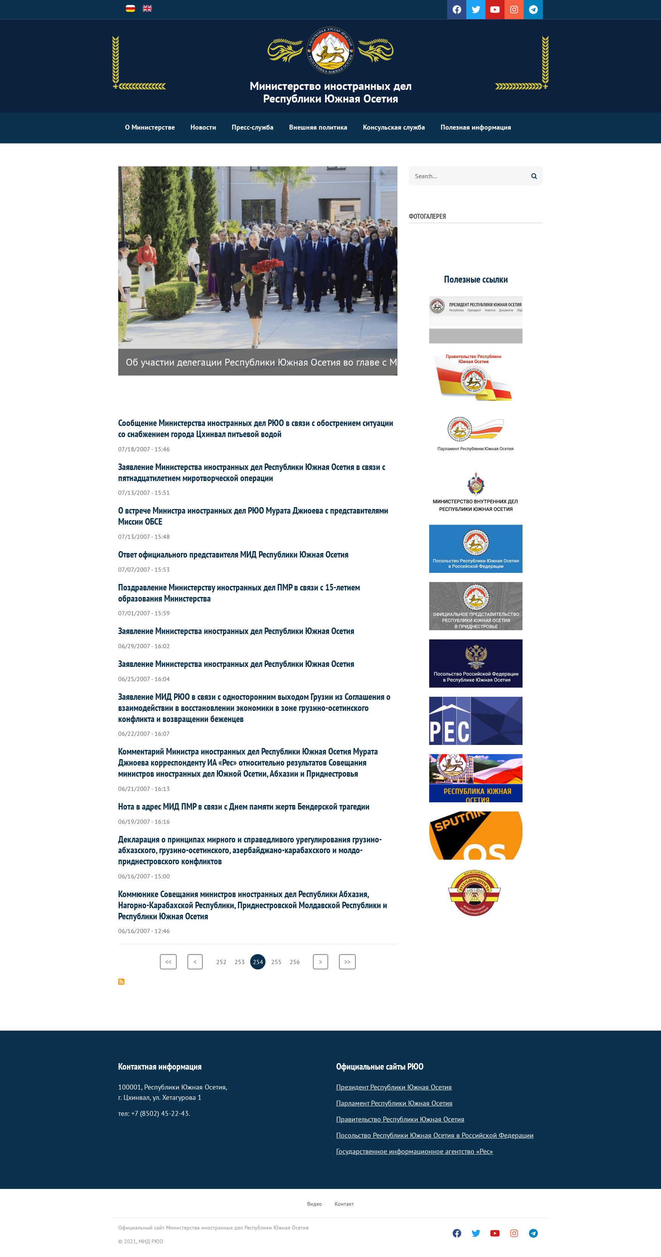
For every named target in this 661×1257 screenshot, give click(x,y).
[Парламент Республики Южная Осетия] (476, 434)
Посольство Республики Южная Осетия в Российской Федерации (435, 1135)
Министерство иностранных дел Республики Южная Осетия (331, 91)
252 (222, 962)
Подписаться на (121, 982)
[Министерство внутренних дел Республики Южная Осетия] (476, 491)
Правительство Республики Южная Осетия (400, 1119)
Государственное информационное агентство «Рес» (414, 1151)
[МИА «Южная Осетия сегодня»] (476, 778)
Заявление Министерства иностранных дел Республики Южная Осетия (236, 631)
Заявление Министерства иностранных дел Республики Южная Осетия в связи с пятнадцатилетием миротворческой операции (251, 472)
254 (259, 963)
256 (296, 962)
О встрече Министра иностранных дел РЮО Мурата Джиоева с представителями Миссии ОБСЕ (253, 515)
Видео (314, 1203)
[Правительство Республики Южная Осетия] (476, 377)
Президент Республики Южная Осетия (394, 1087)
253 (240, 962)
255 (277, 962)
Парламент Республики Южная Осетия (394, 1103)
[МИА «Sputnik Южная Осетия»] (476, 835)
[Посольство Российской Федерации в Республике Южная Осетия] (476, 663)
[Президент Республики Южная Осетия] (476, 319)
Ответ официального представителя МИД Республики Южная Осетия (233, 554)
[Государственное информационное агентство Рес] (476, 721)
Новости (203, 127)
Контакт (344, 1203)
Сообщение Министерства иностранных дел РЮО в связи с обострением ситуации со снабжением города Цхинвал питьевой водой (255, 428)
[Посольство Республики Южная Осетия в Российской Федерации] (476, 549)
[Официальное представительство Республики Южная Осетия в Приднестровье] (476, 606)
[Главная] (330, 50)
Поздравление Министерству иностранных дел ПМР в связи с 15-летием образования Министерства (239, 592)
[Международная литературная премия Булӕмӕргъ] (476, 893)
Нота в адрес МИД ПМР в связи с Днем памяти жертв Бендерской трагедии (244, 806)
